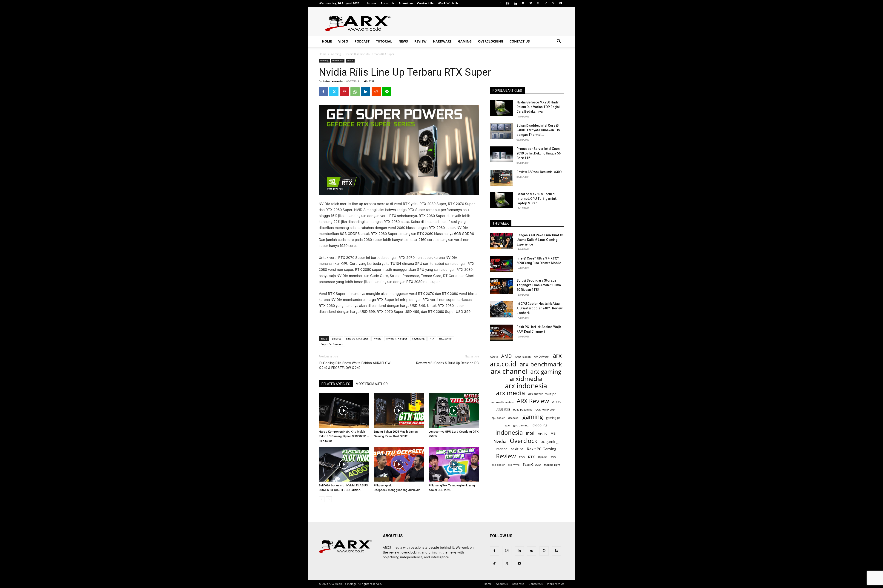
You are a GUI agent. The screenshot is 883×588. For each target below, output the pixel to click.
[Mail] (522, 3)
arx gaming (545, 371)
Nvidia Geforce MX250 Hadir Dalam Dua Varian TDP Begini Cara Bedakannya (537, 106)
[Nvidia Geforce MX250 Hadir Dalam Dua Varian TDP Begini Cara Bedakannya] (501, 108)
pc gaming (550, 441)
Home (371, 3)
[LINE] (386, 91)
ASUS (556, 402)
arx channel (509, 371)
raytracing (418, 338)
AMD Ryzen (542, 356)
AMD (506, 356)
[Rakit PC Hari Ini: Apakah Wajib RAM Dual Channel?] (501, 333)
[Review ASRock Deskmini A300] (501, 178)
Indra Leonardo (333, 81)
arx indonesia (526, 385)
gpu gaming (520, 425)
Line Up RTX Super (357, 338)
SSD (553, 457)
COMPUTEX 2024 (545, 409)
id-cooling (539, 425)
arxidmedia (526, 378)
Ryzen (542, 457)
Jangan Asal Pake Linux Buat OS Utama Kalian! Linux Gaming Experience (540, 239)
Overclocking (490, 41)
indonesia (509, 432)
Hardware (442, 41)
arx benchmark (541, 364)
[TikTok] (545, 3)
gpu (507, 425)
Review (420, 41)
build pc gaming (522, 409)
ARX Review (533, 401)
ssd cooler (498, 465)
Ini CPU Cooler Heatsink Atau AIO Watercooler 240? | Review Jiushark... (539, 308)
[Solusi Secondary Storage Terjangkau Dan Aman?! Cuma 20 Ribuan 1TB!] (501, 286)
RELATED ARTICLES (335, 384)
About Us (387, 3)
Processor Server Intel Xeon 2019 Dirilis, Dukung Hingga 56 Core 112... (538, 153)
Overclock (523, 440)
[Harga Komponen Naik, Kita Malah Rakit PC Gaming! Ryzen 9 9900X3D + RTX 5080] (344, 410)
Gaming (465, 41)
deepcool (513, 418)
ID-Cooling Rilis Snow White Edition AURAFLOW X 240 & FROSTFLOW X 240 (354, 365)
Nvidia (377, 338)
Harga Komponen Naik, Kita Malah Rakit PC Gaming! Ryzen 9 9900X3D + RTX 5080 (344, 436)
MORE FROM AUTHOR (372, 384)
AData (494, 356)
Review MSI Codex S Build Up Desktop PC (447, 363)
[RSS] (538, 3)
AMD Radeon (523, 356)
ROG (522, 457)
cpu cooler (498, 418)
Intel (530, 433)
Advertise (405, 3)
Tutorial (384, 41)
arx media (510, 393)
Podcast (362, 41)
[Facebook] (500, 3)
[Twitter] (553, 3)
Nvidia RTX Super (396, 338)
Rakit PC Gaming (541, 448)
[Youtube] (560, 3)
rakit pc (517, 448)
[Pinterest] (530, 3)
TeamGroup (532, 464)
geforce (336, 338)
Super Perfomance (332, 344)
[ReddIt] (376, 91)
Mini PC (542, 433)
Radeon (501, 449)
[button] (558, 42)
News (403, 41)
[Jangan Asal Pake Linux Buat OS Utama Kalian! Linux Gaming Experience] (501, 241)
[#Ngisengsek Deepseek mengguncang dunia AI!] (399, 464)
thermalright (552, 465)
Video (343, 41)
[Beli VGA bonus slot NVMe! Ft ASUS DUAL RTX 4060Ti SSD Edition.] (344, 464)
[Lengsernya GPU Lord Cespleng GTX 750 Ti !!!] (454, 410)
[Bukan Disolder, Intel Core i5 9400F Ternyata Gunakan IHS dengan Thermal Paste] (501, 131)
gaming (532, 416)
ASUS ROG (503, 409)
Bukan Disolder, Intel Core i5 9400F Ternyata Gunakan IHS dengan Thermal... (538, 130)
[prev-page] (321, 499)
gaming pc (553, 418)
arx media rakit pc (542, 394)
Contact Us (425, 3)
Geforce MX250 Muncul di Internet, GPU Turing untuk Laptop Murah (536, 198)
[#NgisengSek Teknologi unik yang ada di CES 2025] (454, 464)
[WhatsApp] (355, 91)
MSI (553, 433)
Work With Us (448, 3)
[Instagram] (507, 3)
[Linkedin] (515, 3)
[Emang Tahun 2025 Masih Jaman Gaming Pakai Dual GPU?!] (399, 410)
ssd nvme (513, 464)
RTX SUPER (445, 338)
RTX (432, 338)
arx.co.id (503, 364)
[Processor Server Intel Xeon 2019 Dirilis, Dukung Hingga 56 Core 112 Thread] (501, 154)
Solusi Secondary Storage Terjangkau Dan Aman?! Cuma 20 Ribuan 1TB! (538, 285)
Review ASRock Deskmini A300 (539, 172)
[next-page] (329, 499)
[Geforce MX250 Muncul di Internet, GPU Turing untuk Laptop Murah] (501, 200)
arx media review (502, 402)
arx (557, 355)
